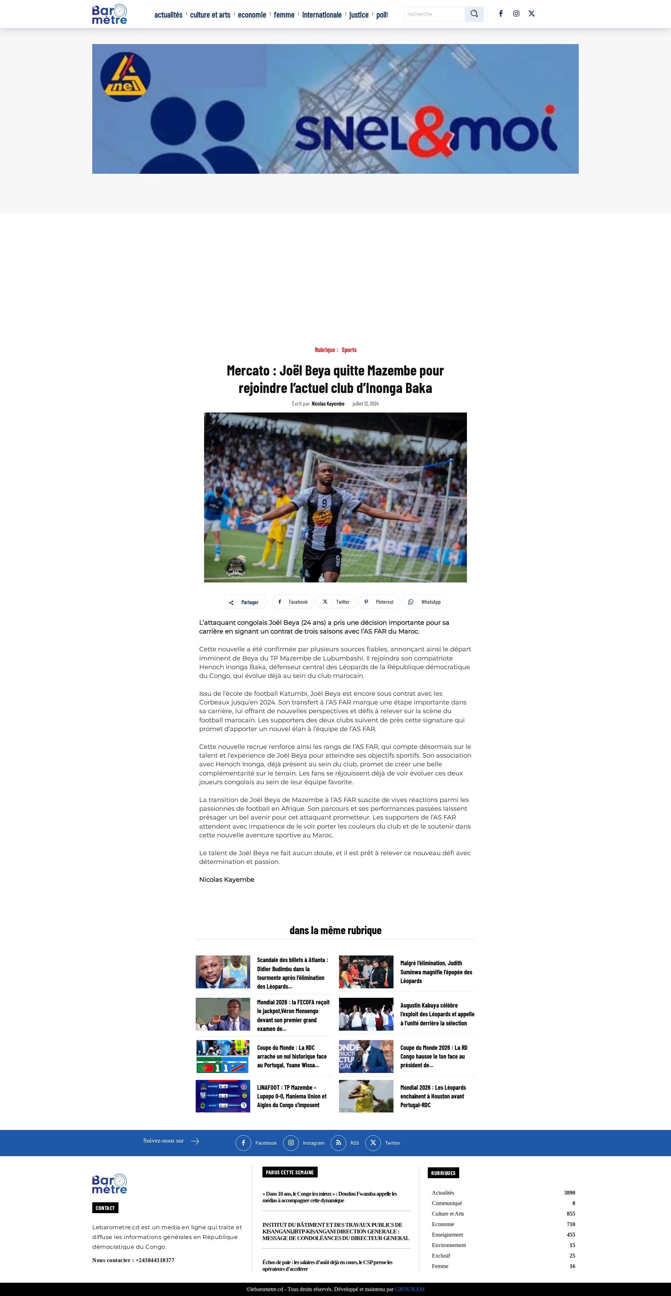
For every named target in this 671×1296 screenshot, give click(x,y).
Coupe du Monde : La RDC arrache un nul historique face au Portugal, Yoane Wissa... (292, 1056)
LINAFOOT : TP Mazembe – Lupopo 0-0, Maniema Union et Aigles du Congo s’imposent (291, 1096)
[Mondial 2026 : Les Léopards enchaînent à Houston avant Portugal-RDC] (366, 1096)
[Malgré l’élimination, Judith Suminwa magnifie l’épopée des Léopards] (366, 971)
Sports (349, 349)
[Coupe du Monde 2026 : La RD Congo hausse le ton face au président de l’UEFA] (366, 1056)
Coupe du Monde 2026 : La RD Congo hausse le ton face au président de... (434, 1056)
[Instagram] (516, 14)
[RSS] (338, 1143)
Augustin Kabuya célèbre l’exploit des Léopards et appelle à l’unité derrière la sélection (438, 1013)
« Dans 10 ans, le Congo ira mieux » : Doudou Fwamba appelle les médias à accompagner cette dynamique (329, 1197)
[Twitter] (532, 14)
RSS (355, 1143)
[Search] (474, 14)
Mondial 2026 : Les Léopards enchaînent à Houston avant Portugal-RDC (433, 1096)
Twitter (393, 1143)
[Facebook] (501, 14)
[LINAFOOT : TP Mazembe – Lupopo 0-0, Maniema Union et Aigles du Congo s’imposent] (223, 1096)
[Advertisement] (335, 266)
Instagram (313, 1143)
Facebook (266, 1143)
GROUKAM (410, 1289)
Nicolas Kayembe (328, 403)
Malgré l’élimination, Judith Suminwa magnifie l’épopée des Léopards (436, 971)
